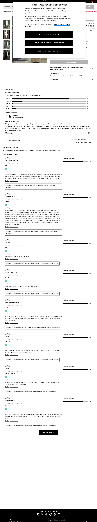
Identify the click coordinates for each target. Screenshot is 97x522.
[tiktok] (46, 514)
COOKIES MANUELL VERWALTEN (49, 51)
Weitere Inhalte (48, 432)
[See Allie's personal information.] (9, 341)
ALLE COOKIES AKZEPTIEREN (49, 34)
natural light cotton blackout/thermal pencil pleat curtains (42, 327)
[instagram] (50, 514)
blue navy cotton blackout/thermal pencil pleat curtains (42, 263)
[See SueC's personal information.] (9, 247)
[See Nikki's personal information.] (9, 165)
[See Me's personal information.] (8, 277)
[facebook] (38, 514)
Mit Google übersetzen (11, 181)
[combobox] (85, 139)
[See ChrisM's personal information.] (10, 201)
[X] (42, 514)
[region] (49, 30)
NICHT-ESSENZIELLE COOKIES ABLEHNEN (49, 43)
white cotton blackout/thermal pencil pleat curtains (40, 391)
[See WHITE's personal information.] (10, 405)
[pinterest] (55, 514)
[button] (72, 73)
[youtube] (59, 514)
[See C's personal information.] (7, 307)
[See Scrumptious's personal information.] (14, 373)
